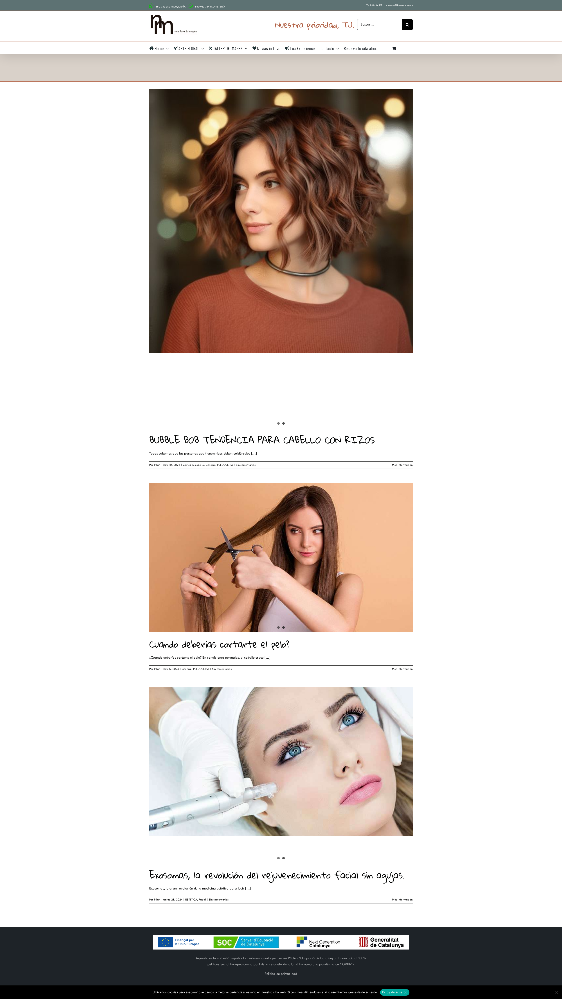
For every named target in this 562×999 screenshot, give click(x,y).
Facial (202, 900)
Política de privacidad (281, 974)
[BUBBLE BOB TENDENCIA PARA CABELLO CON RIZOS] (281, 221)
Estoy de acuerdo (394, 992)
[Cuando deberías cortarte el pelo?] (281, 557)
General (211, 465)
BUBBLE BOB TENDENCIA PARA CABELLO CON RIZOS (262, 440)
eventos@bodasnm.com (399, 5)
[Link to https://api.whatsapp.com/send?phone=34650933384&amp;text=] (191, 5)
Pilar (157, 465)
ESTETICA (191, 900)
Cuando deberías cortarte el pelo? (219, 644)
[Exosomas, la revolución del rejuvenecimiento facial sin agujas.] (281, 761)
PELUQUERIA (225, 465)
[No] (556, 992)
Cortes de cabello (193, 465)
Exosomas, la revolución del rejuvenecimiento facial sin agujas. (276, 875)
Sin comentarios (246, 465)
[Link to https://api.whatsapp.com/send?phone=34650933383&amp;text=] (151, 5)
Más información (402, 465)
